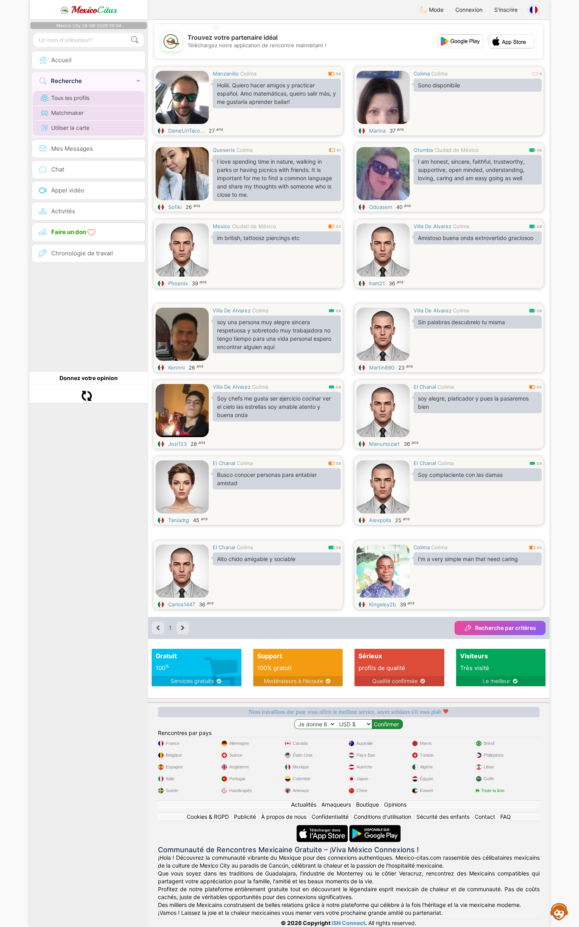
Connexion (468, 9)
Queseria (224, 150)
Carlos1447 (181, 604)
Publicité (245, 816)
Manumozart (384, 444)
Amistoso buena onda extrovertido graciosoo (475, 238)
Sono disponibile (439, 85)
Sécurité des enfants (443, 816)
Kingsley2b (382, 604)
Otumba (423, 150)
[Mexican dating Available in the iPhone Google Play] (375, 828)
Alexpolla (380, 520)
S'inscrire (506, 9)
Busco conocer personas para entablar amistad (267, 478)
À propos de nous (283, 816)
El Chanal (425, 387)
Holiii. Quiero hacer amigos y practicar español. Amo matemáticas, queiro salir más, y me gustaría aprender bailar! (276, 93)
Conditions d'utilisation (382, 816)
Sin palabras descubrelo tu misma (461, 322)
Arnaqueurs (336, 804)
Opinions (395, 804)
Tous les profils (70, 97)
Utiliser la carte (70, 127)
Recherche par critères (505, 627)
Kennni (176, 367)
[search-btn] (135, 40)
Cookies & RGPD (208, 816)
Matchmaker (67, 112)
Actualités (303, 804)
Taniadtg (178, 520)
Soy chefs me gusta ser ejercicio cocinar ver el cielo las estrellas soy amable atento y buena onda (274, 406)
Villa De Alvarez (432, 226)
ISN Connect (348, 923)
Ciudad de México (456, 150)
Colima (248, 73)
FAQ (505, 816)
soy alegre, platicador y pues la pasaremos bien (473, 402)
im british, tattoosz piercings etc (258, 238)
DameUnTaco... (186, 130)
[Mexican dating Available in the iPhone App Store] (323, 828)
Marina (377, 130)
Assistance (559, 911)
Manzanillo (226, 73)
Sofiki (175, 207)
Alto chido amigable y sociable (256, 559)
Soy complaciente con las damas (460, 474)
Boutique (367, 804)
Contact (485, 816)
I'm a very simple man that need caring (468, 559)
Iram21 (377, 283)
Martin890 (381, 367)
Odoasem (380, 207)
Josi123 (177, 444)
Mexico (221, 226)
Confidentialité (330, 816)
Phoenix (178, 283)
